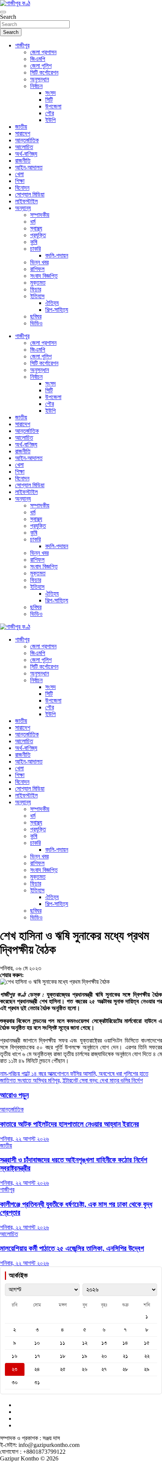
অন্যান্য (23, 208)
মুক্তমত (38, 282)
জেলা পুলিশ (41, 66)
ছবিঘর (35, 316)
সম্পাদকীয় (39, 215)
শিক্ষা (19, 181)
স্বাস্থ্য (36, 228)
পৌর (49, 113)
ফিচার (35, 289)
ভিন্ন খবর (39, 262)
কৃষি (33, 242)
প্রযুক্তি (38, 235)
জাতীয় (21, 126)
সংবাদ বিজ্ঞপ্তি (44, 276)
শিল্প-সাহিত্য (56, 309)
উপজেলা (53, 106)
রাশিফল (37, 269)
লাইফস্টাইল (26, 201)
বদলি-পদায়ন (56, 255)
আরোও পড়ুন (14, 1095)
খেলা (19, 174)
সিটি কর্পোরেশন (44, 72)
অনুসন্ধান (39, 79)
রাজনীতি (23, 160)
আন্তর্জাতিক (27, 140)
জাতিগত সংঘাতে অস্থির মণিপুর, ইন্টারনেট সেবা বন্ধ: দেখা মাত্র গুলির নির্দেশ (71, 1080)
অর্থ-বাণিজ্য (26, 154)
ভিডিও (36, 323)
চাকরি (35, 248)
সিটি (49, 99)
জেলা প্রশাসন (43, 52)
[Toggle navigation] (3, 12)
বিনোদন (22, 187)
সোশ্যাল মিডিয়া (29, 194)
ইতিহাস (37, 296)
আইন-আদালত (29, 167)
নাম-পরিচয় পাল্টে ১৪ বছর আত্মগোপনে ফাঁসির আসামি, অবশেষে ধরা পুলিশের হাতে (74, 1073)
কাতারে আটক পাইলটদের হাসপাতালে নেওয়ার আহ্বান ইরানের (69, 1124)
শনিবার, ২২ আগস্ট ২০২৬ (24, 1139)
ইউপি (50, 120)
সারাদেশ (22, 133)
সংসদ (50, 93)
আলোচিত (24, 147)
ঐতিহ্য (52, 303)
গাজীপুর (22, 45)
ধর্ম (32, 221)
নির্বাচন (36, 86)
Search (8, 17)
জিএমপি (37, 59)
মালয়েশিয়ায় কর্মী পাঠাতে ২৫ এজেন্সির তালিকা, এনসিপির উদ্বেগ (72, 1248)
